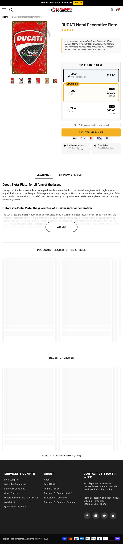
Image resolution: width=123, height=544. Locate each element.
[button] (68, 30)
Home (5, 17)
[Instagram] (95, 515)
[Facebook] (87, 515)
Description (44, 175)
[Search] (11, 10)
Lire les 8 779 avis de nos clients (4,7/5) (61, 455)
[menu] (4, 10)
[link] (29, 327)
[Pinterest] (104, 515)
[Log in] (112, 9)
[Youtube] (113, 515)
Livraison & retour (70, 175)
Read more (61, 227)
